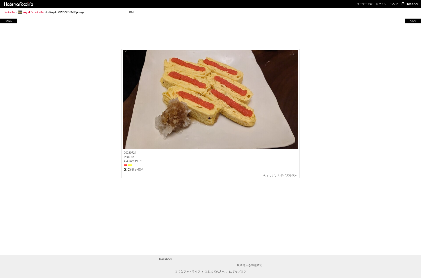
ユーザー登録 (365, 3)
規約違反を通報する (249, 265)
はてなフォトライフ (187, 271)
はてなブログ (237, 271)
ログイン (381, 3)
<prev (8, 21)
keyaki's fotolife (33, 12)
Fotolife (9, 12)
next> (413, 21)
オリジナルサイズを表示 (282, 175)
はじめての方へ (215, 271)
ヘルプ (394, 3)
